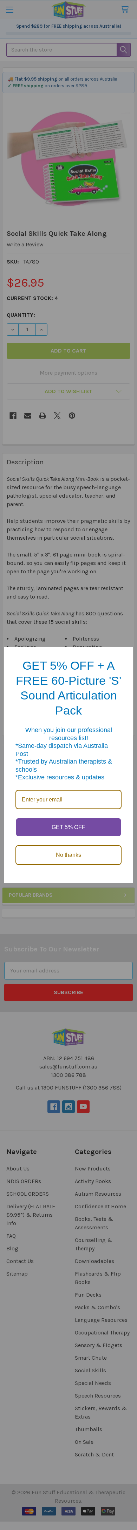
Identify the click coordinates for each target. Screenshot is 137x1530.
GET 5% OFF (68, 827)
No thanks (68, 855)
